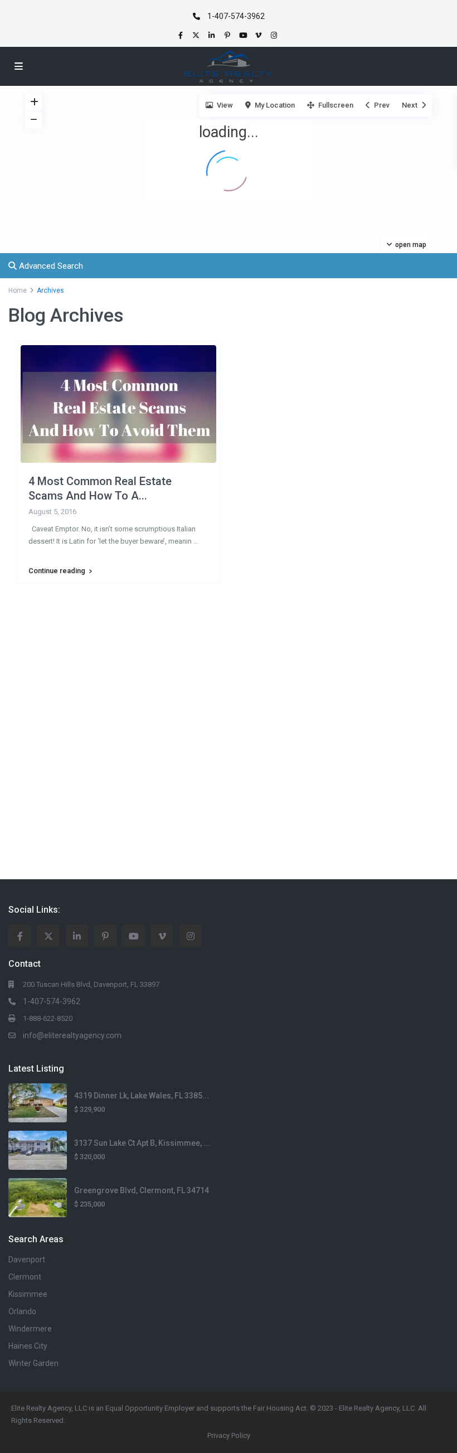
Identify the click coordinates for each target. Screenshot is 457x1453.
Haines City (27, 1345)
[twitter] (197, 35)
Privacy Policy (228, 1435)
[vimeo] (260, 35)
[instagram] (275, 35)
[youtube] (244, 35)
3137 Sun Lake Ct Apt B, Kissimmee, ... (142, 1143)
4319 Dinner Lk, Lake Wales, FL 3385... (141, 1095)
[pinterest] (228, 35)
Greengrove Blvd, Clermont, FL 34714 (141, 1190)
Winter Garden (33, 1363)
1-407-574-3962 (236, 16)
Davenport (26, 1259)
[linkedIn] (213, 35)
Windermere (30, 1328)
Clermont (24, 1276)
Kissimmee (27, 1294)
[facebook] (181, 35)
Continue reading (56, 571)
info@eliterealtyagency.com (72, 1035)
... (195, 541)
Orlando (22, 1311)
